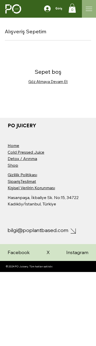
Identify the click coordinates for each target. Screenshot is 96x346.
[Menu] (89, 9)
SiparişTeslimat (22, 181)
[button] (72, 8)
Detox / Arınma (22, 158)
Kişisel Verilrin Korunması (31, 187)
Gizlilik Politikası (22, 174)
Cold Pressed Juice (26, 152)
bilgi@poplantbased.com (38, 230)
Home (13, 145)
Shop (13, 165)
